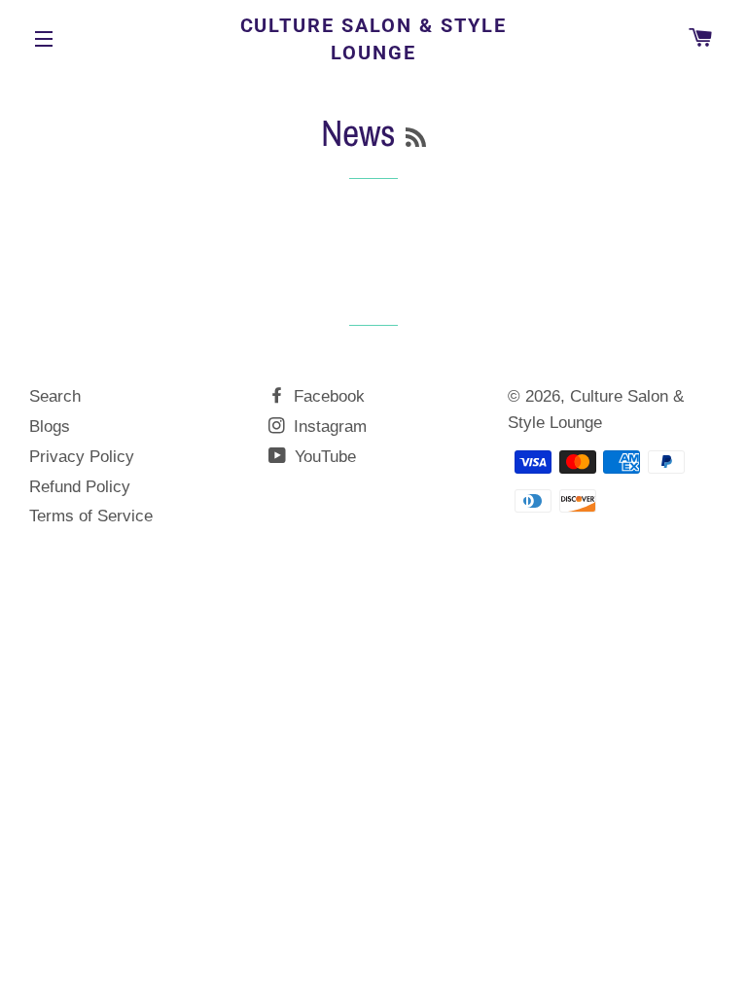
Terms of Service (91, 516)
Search (55, 396)
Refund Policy (79, 487)
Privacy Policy (81, 456)
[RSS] (416, 138)
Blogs (49, 426)
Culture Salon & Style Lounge (374, 39)
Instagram (328, 426)
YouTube (323, 456)
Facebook (327, 396)
